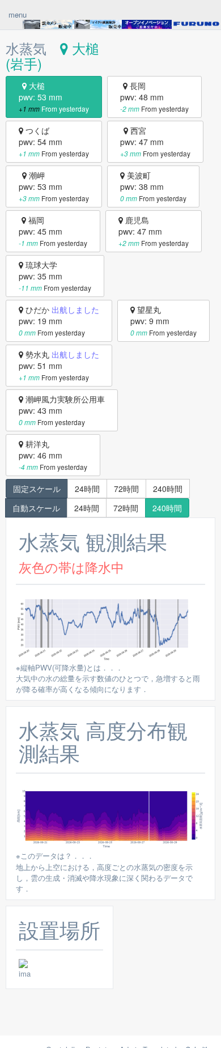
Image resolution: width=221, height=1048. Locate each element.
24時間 (87, 488)
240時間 (167, 488)
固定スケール (37, 488)
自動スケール (36, 508)
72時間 (126, 488)
